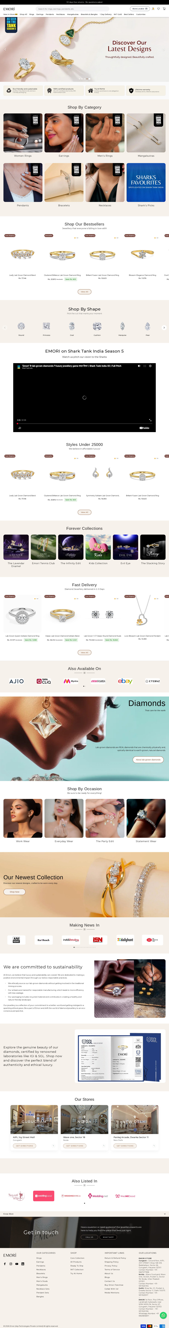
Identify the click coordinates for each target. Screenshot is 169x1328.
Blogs (107, 1277)
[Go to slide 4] (87, 79)
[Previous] (4, 327)
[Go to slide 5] (89, 79)
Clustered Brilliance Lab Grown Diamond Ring (62, 275)
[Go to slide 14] (93, 947)
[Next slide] (164, 49)
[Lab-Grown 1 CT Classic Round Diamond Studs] (102, 614)
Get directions (24, 1146)
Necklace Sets (42, 1289)
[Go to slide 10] (87, 947)
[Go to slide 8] (84, 947)
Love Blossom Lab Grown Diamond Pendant (142, 636)
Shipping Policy (112, 1262)
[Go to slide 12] (90, 947)
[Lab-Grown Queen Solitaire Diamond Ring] (22, 614)
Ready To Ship (76, 1266)
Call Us (89, 1237)
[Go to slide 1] (79, 79)
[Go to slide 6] (81, 947)
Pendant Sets (42, 1293)
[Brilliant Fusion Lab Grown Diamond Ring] (102, 253)
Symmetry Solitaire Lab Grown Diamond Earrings (102, 496)
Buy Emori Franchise (114, 1285)
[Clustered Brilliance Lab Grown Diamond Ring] (62, 253)
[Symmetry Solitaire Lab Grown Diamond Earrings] (102, 474)
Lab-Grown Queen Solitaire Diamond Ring (22, 636)
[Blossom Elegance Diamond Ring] (142, 253)
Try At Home (76, 1274)
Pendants (40, 1266)
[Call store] (53, 1146)
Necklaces (41, 1270)
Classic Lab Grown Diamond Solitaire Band (62, 636)
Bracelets (40, 1274)
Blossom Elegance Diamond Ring (142, 275)
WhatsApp (108, 1237)
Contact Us (110, 1281)
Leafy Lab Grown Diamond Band (22, 275)
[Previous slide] (5, 49)
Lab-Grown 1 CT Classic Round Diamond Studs (102, 636)
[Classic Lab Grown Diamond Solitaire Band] (62, 614)
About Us (109, 1274)
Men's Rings (42, 1277)
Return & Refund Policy (115, 1258)
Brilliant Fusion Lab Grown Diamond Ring (102, 275)
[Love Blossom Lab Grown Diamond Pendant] (142, 614)
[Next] (164, 327)
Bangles (40, 1297)
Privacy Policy (111, 1266)
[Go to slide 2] (82, 79)
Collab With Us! (111, 1289)
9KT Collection (77, 1270)
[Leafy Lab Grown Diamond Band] (22, 253)
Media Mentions (112, 1293)
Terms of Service (112, 1270)
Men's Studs (42, 1281)
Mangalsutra (42, 1285)
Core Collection (77, 1258)
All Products (76, 1262)
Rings (39, 1258)
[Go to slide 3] (84, 79)
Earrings (40, 1262)
